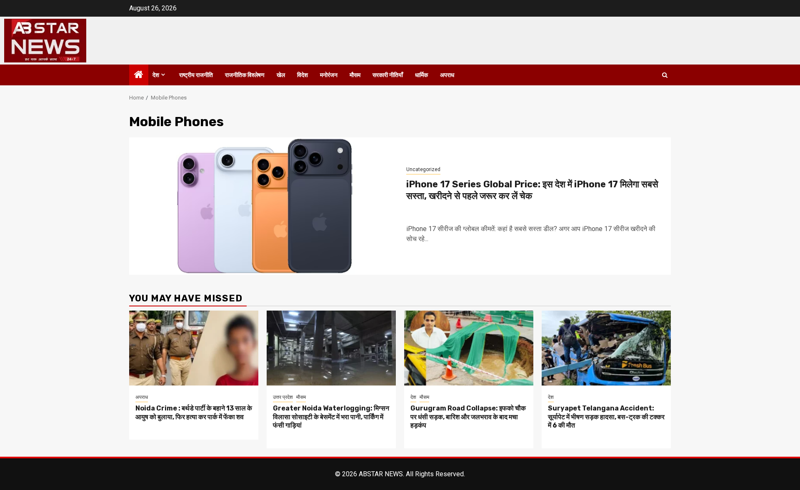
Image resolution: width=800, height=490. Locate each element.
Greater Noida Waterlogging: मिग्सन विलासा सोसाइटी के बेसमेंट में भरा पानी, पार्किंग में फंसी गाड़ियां (331, 417)
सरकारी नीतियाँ (387, 75)
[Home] (138, 75)
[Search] (665, 75)
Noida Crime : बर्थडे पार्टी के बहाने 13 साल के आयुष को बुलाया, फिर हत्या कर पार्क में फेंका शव (193, 412)
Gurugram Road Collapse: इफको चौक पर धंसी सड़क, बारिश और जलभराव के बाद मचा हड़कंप (468, 417)
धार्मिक (421, 75)
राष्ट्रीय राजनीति (196, 75)
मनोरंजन (329, 75)
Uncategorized (423, 169)
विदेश (302, 75)
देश (155, 75)
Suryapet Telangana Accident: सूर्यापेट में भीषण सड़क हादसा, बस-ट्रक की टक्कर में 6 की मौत (606, 417)
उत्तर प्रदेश (283, 397)
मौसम (355, 75)
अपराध (447, 75)
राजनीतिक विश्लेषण (245, 75)
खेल (281, 75)
